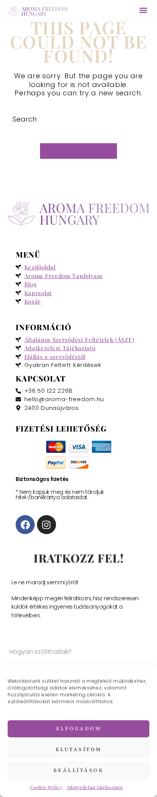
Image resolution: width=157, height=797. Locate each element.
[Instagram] (46, 524)
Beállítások (78, 770)
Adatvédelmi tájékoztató (95, 787)
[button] (143, 10)
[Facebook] (25, 524)
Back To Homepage (78, 151)
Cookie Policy (46, 787)
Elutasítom (79, 749)
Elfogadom (78, 728)
